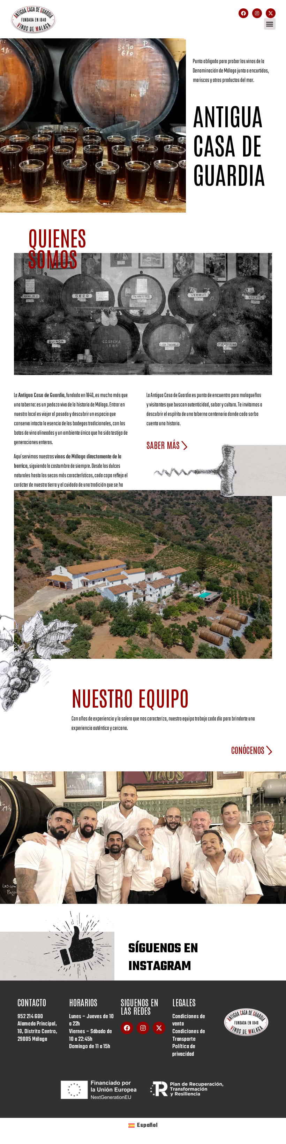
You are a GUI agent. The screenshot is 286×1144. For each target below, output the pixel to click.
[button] (270, 24)
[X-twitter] (271, 13)
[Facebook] (243, 13)
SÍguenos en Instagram (163, 958)
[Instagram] (257, 13)
